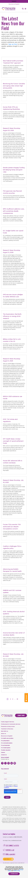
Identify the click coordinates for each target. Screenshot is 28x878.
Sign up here (12, 44)
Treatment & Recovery (7, 728)
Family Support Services (7, 721)
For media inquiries (5, 747)
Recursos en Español (6, 735)
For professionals (5, 745)
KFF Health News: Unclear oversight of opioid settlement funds (13, 441)
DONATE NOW (21, 715)
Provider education (5, 750)
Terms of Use (17, 821)
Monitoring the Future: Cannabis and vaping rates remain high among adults (14, 86)
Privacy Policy (11, 821)
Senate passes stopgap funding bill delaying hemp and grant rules (14, 170)
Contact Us (4, 754)
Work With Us (4, 731)
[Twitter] (5, 763)
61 (17, 699)
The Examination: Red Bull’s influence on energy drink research (12, 316)
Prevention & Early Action (8, 726)
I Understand (14, 873)
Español (14, 4)
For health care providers (7, 738)
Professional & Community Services (10, 724)
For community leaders (6, 743)
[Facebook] (2, 763)
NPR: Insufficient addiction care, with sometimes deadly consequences (13, 211)
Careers (3, 752)
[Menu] (25, 8)
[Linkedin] (11, 763)
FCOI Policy (23, 821)
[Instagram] (8, 763)
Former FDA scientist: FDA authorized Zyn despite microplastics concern (12, 527)
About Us (3, 733)
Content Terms (5, 821)
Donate (14, 1)
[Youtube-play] (14, 763)
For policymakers (5, 740)
